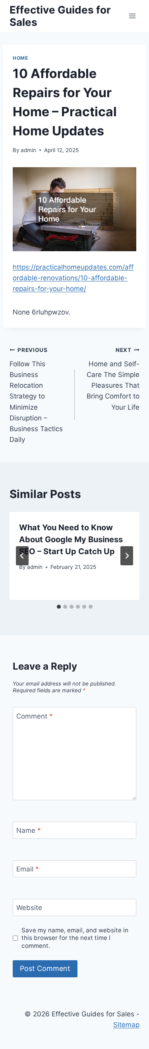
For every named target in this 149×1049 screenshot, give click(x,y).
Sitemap (126, 1025)
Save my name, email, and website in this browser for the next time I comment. (74, 938)
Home (20, 58)
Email (27, 869)
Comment (34, 716)
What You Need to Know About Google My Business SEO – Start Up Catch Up (71, 539)
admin (28, 150)
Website (29, 908)
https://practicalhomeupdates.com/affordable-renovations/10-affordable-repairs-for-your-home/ (73, 278)
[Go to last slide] (22, 555)
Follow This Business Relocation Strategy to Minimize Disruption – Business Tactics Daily (36, 395)
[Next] (126, 555)
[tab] (59, 607)
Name (28, 830)
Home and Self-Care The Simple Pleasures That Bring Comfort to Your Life (113, 379)
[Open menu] (132, 16)
